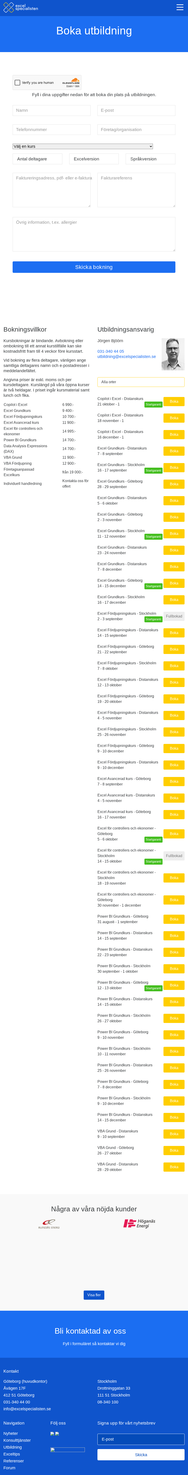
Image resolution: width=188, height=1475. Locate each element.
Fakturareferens (116, 177)
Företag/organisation (121, 129)
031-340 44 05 (110, 351)
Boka (174, 401)
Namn (22, 110)
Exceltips (11, 1454)
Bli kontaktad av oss (91, 1330)
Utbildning (12, 1447)
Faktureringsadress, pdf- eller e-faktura (54, 177)
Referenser (13, 1461)
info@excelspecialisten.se (27, 1409)
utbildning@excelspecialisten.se (126, 356)
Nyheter (10, 1433)
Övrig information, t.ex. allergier (46, 222)
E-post (107, 110)
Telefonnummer (31, 129)
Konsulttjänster (17, 1440)
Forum (9, 1468)
